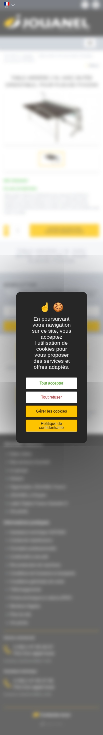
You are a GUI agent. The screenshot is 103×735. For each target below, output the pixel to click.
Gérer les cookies (51, 411)
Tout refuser (51, 397)
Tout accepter (51, 383)
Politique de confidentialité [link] (51, 425)
